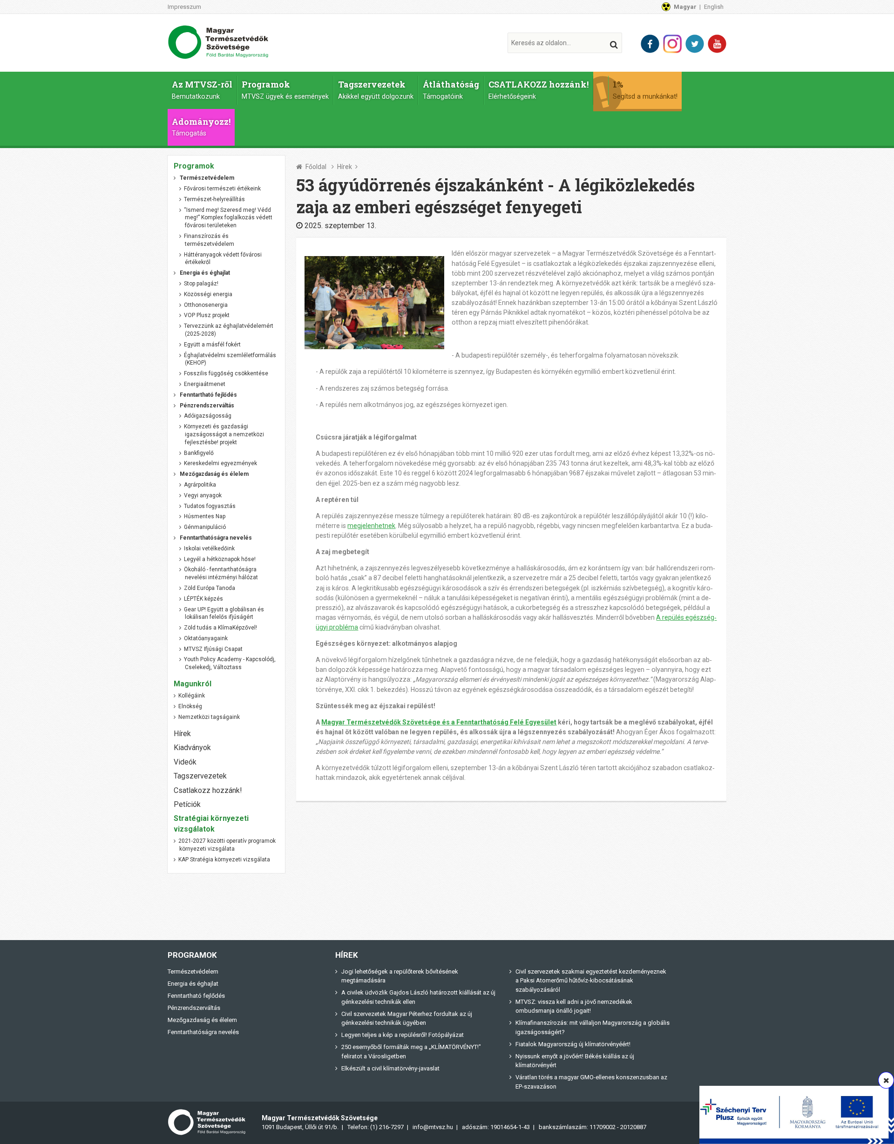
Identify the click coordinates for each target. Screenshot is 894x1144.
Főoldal (315, 166)
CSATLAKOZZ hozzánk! (538, 90)
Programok (285, 90)
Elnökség (190, 706)
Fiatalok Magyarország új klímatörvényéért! (572, 1044)
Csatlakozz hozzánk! (208, 790)
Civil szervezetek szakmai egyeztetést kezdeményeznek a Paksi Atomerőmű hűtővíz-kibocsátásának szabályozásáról (590, 980)
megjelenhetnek (371, 525)
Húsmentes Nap (204, 516)
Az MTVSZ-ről (202, 90)
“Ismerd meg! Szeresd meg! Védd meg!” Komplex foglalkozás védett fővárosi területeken (228, 218)
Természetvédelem (193, 971)
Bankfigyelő (199, 453)
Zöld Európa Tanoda (209, 588)
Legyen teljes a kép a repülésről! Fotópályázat (402, 1034)
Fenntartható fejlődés (196, 995)
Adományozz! (201, 127)
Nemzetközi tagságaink (209, 717)
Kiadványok (192, 747)
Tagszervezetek (375, 90)
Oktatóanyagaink (206, 638)
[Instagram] (672, 43)
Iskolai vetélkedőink (209, 548)
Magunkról (192, 683)
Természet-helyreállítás (214, 199)
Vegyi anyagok (203, 495)
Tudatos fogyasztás (210, 506)
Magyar (685, 6)
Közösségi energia (208, 294)
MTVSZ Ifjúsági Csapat (213, 649)
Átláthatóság (451, 90)
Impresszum (184, 6)
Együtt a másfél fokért (212, 344)
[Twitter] (694, 43)
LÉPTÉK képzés (203, 599)
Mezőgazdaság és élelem (202, 1019)
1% (645, 90)
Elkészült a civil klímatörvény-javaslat (390, 1068)
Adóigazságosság (207, 416)
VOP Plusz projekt (207, 315)
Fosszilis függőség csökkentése (226, 373)
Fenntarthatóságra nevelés (203, 1032)
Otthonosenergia (206, 305)
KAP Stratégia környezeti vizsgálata (224, 859)
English (714, 6)
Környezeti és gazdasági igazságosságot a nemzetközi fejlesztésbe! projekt (224, 434)
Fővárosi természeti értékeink (222, 188)
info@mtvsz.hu (433, 1127)
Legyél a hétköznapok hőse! (220, 559)
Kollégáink (191, 695)
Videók (185, 762)
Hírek (344, 166)
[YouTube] (717, 43)
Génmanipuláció (205, 527)
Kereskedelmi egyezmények (220, 463)
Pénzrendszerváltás (194, 1007)
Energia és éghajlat (193, 983)
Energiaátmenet (204, 384)
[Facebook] (650, 43)
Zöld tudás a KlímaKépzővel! (220, 627)
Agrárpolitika (200, 484)
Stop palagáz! (201, 283)
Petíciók (187, 804)
